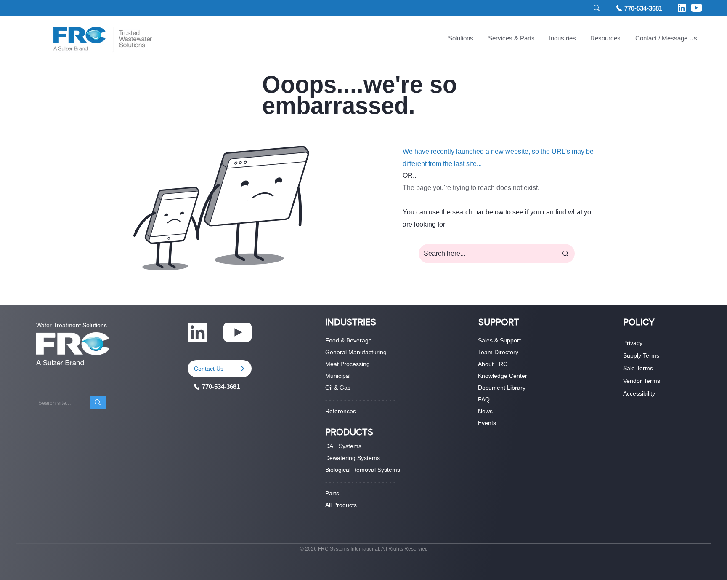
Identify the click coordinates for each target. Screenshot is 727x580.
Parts (332, 493)
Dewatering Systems (352, 457)
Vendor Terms (641, 380)
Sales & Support (499, 340)
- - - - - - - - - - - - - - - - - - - (360, 399)
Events (487, 423)
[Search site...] (98, 402)
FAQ (484, 399)
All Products (341, 505)
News (485, 411)
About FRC (492, 364)
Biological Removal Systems (362, 469)
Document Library (501, 387)
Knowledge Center (502, 375)
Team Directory (498, 352)
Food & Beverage (348, 340)
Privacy (632, 342)
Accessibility (639, 393)
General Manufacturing (356, 352)
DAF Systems (343, 446)
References (340, 411)
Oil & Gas (337, 387)
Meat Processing (347, 364)
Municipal (337, 375)
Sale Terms (638, 368)
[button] (460, 39)
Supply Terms (641, 355)
